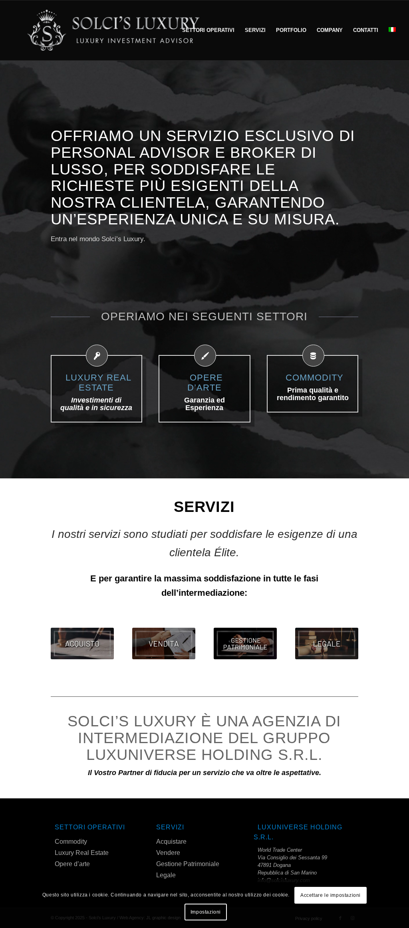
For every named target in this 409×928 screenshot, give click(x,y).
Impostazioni (206, 912)
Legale (166, 875)
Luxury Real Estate (82, 852)
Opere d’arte (72, 864)
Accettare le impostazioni (330, 895)
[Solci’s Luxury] (114, 30)
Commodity (71, 841)
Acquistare (171, 841)
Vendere (168, 852)
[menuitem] (208, 30)
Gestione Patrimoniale (187, 864)
